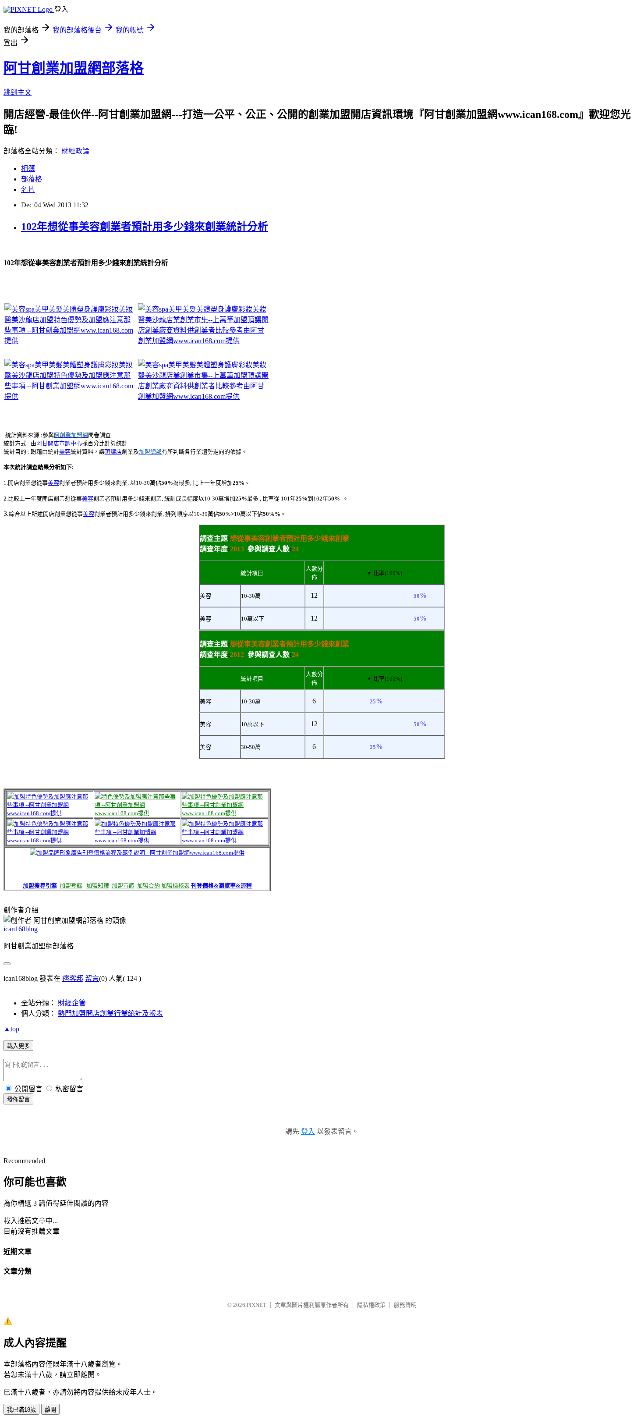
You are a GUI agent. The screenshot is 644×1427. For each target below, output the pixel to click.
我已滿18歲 (21, 1409)
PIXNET (256, 1305)
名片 (28, 189)
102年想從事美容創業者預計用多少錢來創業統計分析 (144, 226)
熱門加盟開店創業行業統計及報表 (110, 1013)
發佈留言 (18, 1099)
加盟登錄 (71, 885)
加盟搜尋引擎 (40, 885)
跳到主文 (18, 92)
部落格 (31, 179)
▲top (11, 1029)
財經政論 (75, 151)
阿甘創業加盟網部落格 (74, 68)
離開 (50, 1409)
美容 (65, 451)
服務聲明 (405, 1305)
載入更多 (18, 1046)
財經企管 (72, 1003)
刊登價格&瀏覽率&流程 (221, 885)
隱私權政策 (371, 1305)
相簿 (28, 168)
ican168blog (21, 929)
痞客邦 (72, 978)
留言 (92, 978)
